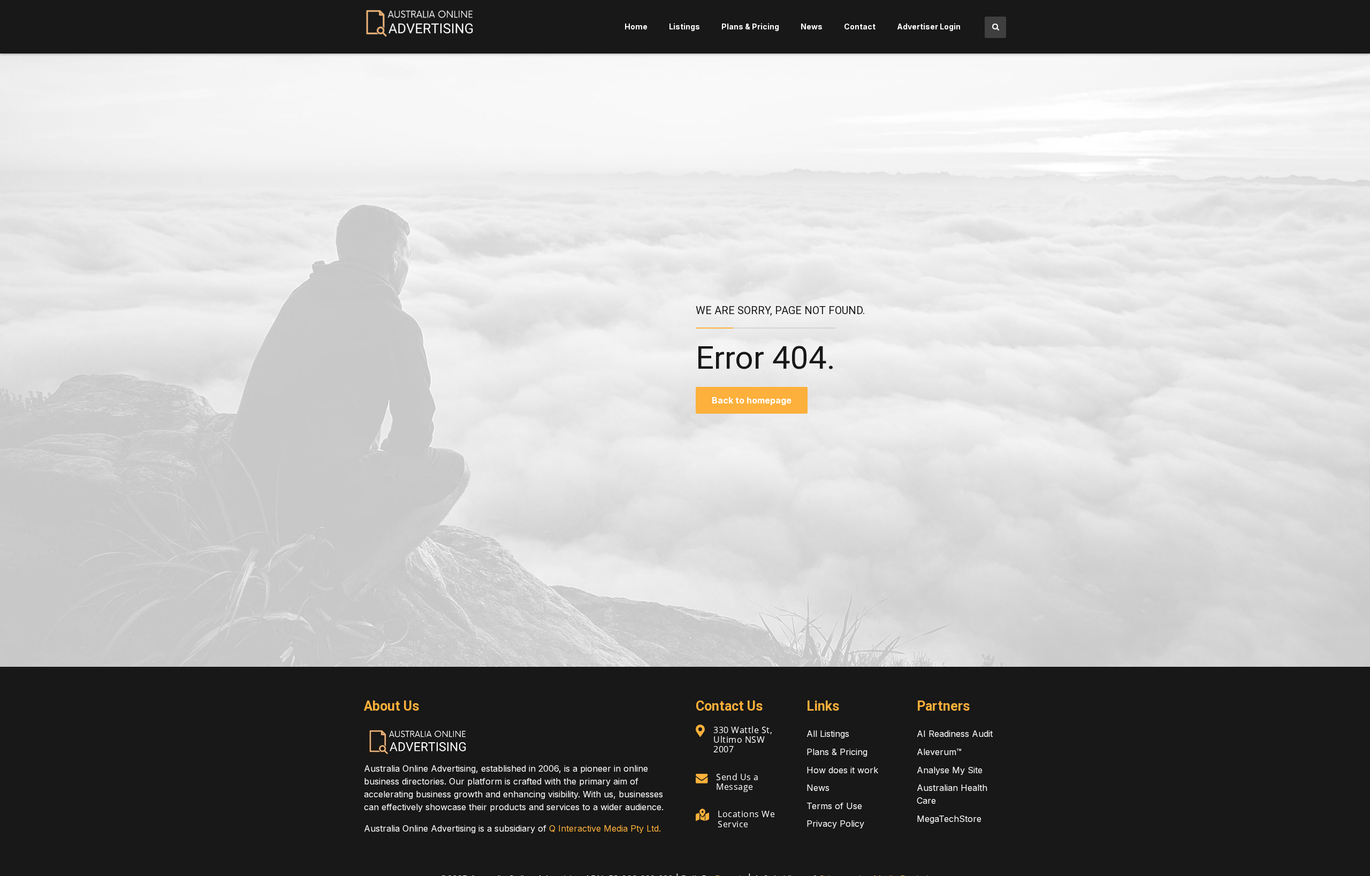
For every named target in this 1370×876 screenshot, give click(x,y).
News (812, 26)
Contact (860, 26)
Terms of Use (834, 806)
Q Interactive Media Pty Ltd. (605, 828)
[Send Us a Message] (701, 778)
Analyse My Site (950, 770)
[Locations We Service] (702, 815)
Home (636, 26)
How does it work (842, 770)
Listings (684, 26)
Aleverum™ (939, 751)
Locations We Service (746, 818)
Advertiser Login (929, 26)
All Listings (827, 733)
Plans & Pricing (750, 26)
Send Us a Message (737, 782)
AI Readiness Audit (955, 733)
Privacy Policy (835, 823)
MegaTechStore (949, 818)
